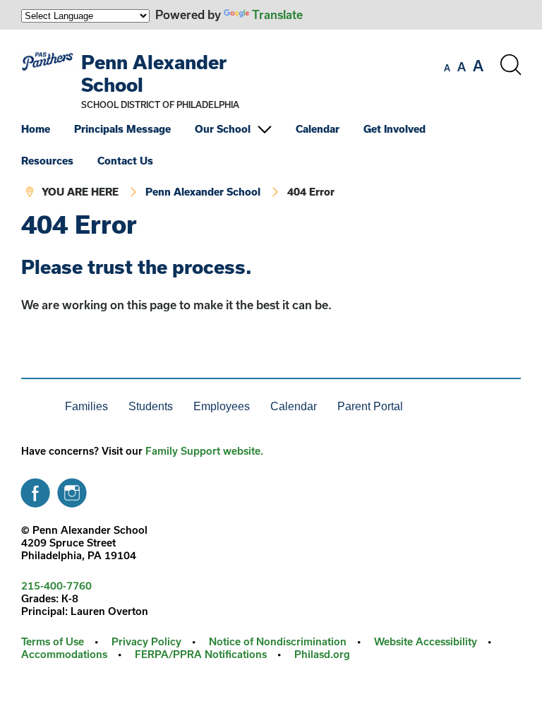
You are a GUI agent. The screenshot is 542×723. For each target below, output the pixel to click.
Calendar (317, 129)
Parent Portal (370, 406)
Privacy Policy (146, 641)
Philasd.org (322, 654)
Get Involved (394, 129)
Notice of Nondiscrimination (278, 641)
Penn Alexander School (202, 192)
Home (35, 129)
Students (150, 406)
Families (86, 406)
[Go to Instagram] (72, 489)
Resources (47, 161)
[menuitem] (46, 129)
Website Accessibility (425, 641)
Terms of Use (52, 641)
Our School (223, 129)
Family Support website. (204, 451)
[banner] (271, 120)
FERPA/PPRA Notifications (201, 654)
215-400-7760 (56, 586)
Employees (221, 406)
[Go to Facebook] (35, 489)
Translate (277, 14)
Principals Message (122, 129)
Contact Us (125, 161)
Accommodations (64, 654)
